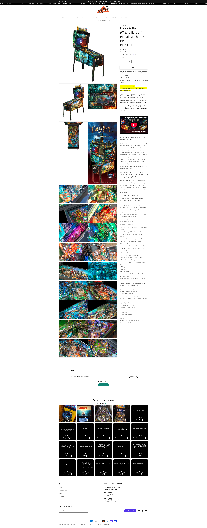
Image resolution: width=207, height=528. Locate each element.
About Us (61, 493)
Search (61, 487)
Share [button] (123, 328)
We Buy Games (63, 490)
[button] (61, 9)
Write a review (103, 385)
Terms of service (81, 524)
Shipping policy (107, 524)
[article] (67, 413)
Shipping (122, 51)
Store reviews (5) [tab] (85, 376)
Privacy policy (89, 524)
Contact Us (62, 499)
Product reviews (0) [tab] (75, 376)
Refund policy (73, 524)
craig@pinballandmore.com (113, 495)
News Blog (61, 496)
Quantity (122, 57)
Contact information (98, 524)
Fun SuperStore (65, 524)
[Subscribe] (86, 511)
